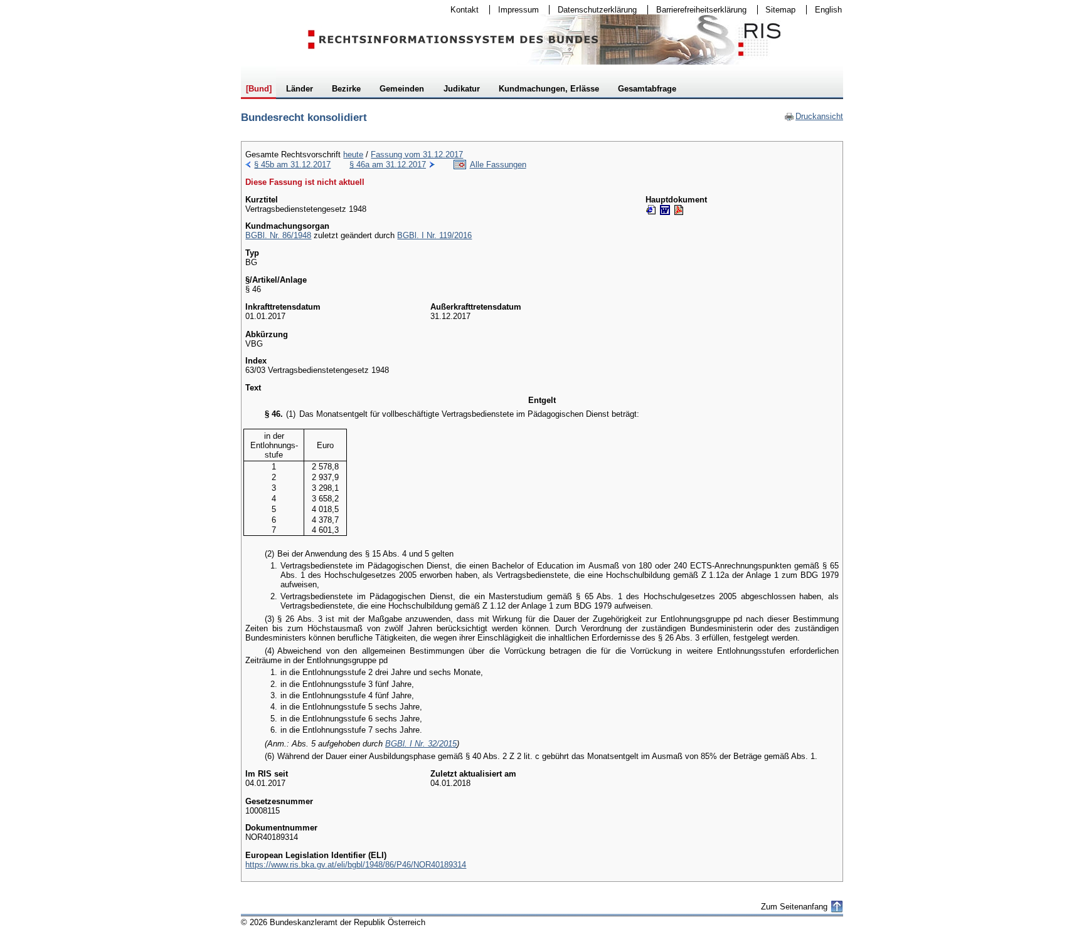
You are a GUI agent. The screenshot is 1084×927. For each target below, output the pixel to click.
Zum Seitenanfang (794, 906)
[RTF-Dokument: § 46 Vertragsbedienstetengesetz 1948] (665, 210)
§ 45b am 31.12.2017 (292, 164)
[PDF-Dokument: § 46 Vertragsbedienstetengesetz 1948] (678, 210)
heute (353, 154)
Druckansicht (813, 116)
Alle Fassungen (498, 164)
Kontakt (460, 9)
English (828, 9)
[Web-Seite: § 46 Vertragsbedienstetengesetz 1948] (651, 210)
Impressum (514, 9)
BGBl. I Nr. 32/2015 (421, 743)
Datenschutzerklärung (593, 9)
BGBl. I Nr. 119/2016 (434, 235)
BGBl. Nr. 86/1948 (278, 235)
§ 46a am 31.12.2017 (387, 164)
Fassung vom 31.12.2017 (417, 154)
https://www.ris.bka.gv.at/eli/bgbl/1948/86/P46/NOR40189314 (355, 864)
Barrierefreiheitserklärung (697, 9)
